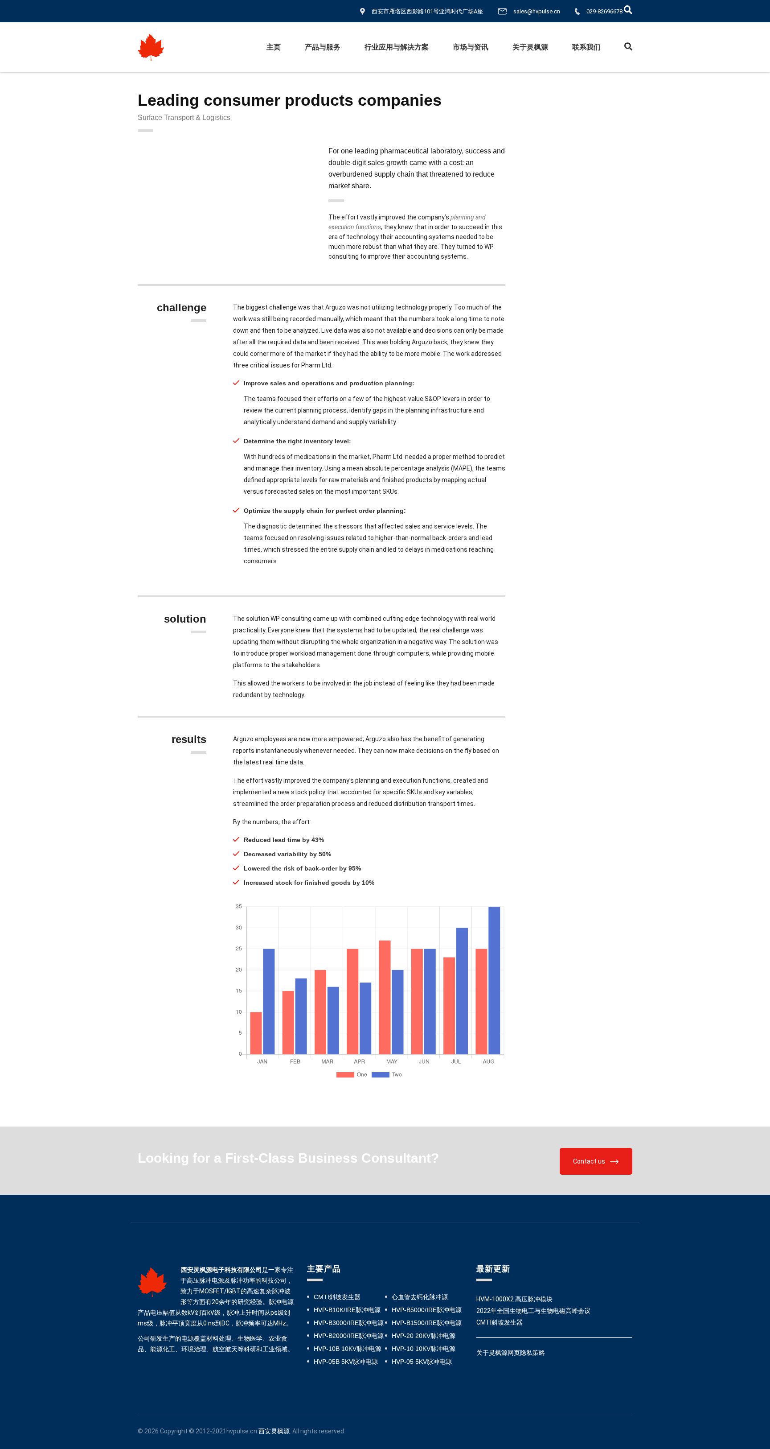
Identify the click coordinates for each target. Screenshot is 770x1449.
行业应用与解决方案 (397, 47)
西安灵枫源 (274, 1431)
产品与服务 (322, 47)
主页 (273, 47)
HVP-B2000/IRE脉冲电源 (349, 1335)
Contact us (589, 1161)
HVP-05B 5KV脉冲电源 (346, 1361)
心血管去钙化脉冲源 (420, 1296)
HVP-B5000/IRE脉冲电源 (427, 1309)
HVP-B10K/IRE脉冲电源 (347, 1309)
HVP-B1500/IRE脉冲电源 (427, 1322)
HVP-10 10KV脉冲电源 (423, 1348)
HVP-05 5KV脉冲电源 (422, 1361)
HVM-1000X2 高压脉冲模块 (514, 1299)
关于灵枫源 (530, 47)
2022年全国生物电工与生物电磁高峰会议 (533, 1310)
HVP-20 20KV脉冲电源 (423, 1335)
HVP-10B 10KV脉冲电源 (347, 1348)
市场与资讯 (470, 47)
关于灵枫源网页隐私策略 (510, 1352)
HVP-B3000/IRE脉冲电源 (349, 1322)
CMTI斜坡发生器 (337, 1296)
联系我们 (586, 47)
